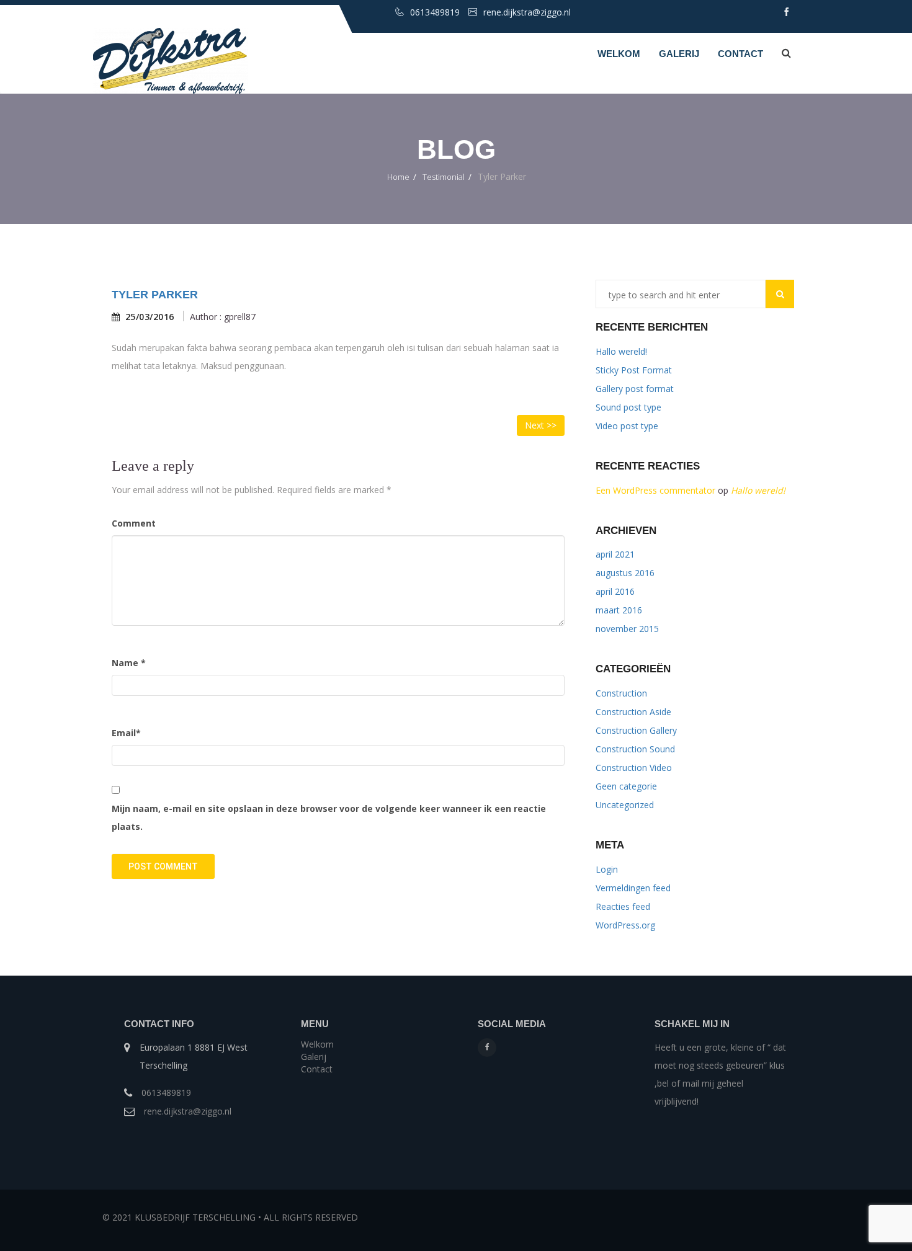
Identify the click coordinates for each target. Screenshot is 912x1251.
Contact (740, 53)
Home (398, 176)
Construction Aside (633, 712)
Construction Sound (635, 749)
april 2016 (615, 591)
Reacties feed (623, 906)
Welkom (618, 53)
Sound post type (628, 407)
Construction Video (634, 767)
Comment (134, 523)
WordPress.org (625, 925)
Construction (621, 693)
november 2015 (627, 628)
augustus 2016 (625, 573)
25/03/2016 (149, 317)
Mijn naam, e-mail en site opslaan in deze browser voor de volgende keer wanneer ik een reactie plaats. (329, 817)
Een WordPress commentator (655, 490)
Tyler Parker (155, 294)
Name (129, 663)
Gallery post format (635, 388)
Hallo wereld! (621, 351)
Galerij (679, 53)
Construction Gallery (636, 730)
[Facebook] (487, 1047)
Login (607, 869)
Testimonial (443, 176)
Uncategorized (625, 805)
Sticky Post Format (634, 370)
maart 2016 (619, 610)
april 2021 (615, 554)
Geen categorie (626, 786)
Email (126, 733)
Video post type (627, 426)
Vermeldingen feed (633, 888)
